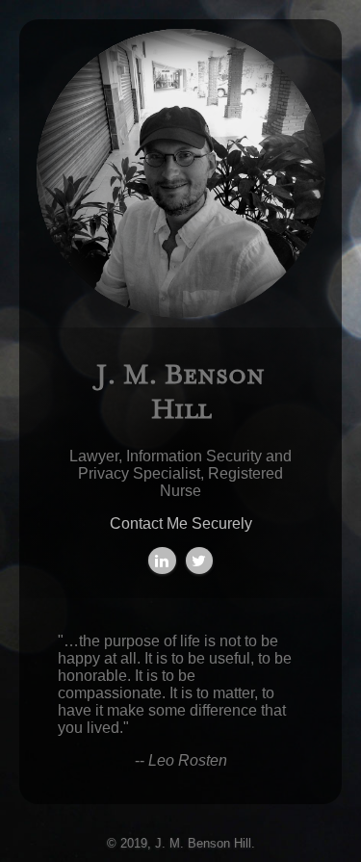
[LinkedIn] (162, 561)
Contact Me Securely (181, 523)
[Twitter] (200, 561)
